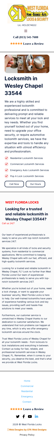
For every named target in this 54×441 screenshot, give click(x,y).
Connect (27, 401)
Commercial (27, 386)
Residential (27, 391)
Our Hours (35, 184)
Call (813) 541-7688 (25, 37)
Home (27, 380)
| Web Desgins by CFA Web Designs (27, 429)
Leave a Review (33, 43)
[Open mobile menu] (25, 31)
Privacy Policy (27, 434)
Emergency (27, 396)
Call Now (14, 184)
